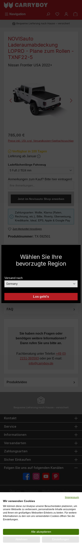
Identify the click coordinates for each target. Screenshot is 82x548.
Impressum (72, 497)
